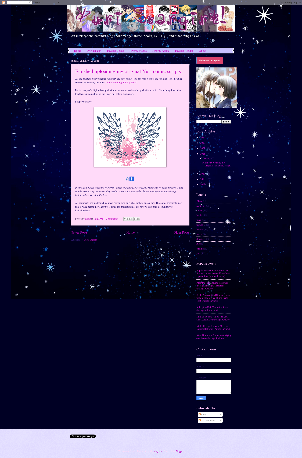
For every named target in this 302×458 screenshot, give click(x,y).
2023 (203, 142)
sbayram (158, 451)
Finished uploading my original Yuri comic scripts (128, 70)
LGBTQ (200, 205)
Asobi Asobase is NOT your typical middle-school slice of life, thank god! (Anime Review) (213, 297)
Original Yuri (94, 50)
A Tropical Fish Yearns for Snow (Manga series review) (212, 309)
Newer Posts (79, 232)
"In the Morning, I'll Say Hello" (121, 82)
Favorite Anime (160, 50)
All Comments (208, 420)
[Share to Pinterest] (138, 219)
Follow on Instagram (209, 60)
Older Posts (181, 232)
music (199, 234)
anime (199, 210)
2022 (203, 148)
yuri (198, 253)
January (207, 158)
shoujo (199, 239)
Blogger (179, 451)
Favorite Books (115, 50)
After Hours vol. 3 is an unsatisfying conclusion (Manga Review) (213, 337)
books (199, 215)
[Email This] (125, 219)
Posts (203, 414)
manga (199, 224)
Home (77, 50)
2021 (203, 153)
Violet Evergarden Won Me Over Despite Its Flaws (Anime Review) (213, 327)
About (202, 50)
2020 (203, 173)
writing (200, 248)
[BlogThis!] (128, 219)
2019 (203, 179)
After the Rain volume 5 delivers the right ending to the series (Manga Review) (212, 285)
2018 (203, 184)
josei (198, 219)
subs (198, 243)
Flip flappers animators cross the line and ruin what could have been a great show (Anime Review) (213, 273)
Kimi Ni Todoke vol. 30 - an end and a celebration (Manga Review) (213, 318)
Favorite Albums (184, 50)
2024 (203, 137)
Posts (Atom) (90, 239)
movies (199, 229)
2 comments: (112, 218)
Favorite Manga (138, 50)
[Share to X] (132, 219)
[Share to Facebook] (135, 219)
